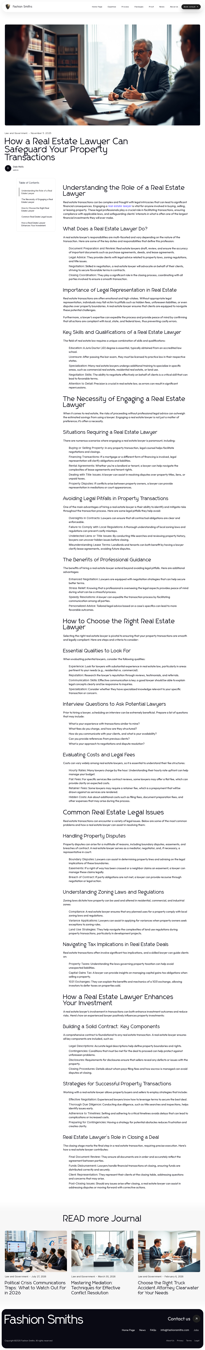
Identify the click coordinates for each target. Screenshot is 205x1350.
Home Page (128, 1330)
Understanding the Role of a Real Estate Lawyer (36, 191)
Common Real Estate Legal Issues (36, 217)
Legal (196, 1340)
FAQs (153, 1330)
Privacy (180, 1340)
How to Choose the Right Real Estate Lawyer (35, 209)
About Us (170, 1340)
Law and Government (16, 133)
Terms (189, 1340)
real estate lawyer (120, 206)
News (142, 1330)
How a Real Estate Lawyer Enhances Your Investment (33, 224)
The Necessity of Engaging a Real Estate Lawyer (37, 200)
